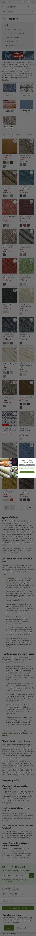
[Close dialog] (35, 458)
